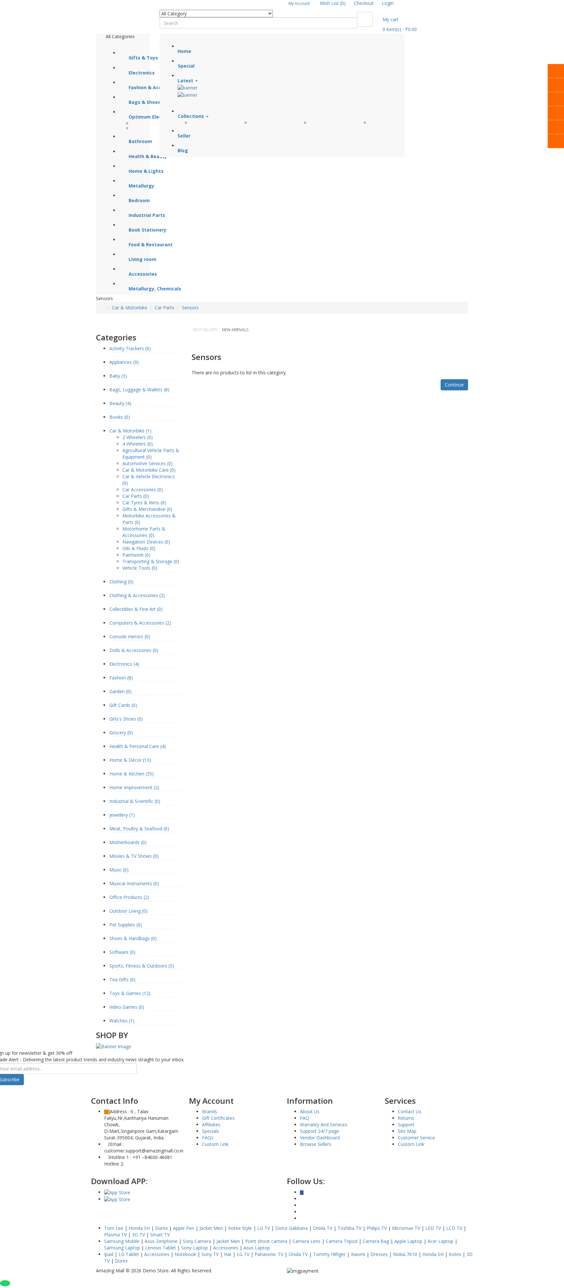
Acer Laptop (440, 1241)
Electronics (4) (124, 664)
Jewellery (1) (122, 815)
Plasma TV (115, 1234)
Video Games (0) (126, 1007)
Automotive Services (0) (147, 463)
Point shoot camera (266, 1241)
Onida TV (322, 1228)
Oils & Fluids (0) (138, 548)
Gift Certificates (218, 1118)
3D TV (138, 1234)
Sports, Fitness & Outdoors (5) (141, 966)
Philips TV (377, 1228)
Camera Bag (376, 1241)
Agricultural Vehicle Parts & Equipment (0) (150, 453)
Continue (454, 385)
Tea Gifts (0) (122, 979)
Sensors (190, 307)
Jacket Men (211, 1228)
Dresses (379, 1254)
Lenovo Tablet (160, 1248)
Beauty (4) (120, 403)
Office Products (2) (129, 897)
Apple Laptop (408, 1241)
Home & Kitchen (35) (131, 774)
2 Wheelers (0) (137, 437)
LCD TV (454, 1228)
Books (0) (119, 417)
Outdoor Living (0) (128, 911)
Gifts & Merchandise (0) (147, 509)
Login (388, 3)
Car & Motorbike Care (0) (149, 470)
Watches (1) (121, 1021)
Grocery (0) (121, 732)
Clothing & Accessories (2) (137, 595)
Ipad (108, 1254)
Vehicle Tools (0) (139, 568)
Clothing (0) (121, 582)
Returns (406, 1118)
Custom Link (215, 1144)
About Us (310, 1111)
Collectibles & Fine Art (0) (136, 609)
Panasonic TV (269, 1254)
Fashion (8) (121, 678)
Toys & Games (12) (129, 993)
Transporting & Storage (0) (150, 561)
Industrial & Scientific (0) (134, 801)
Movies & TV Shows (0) (134, 856)
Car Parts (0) (135, 496)
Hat (227, 1254)
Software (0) (122, 952)
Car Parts (164, 307)
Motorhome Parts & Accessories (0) (143, 532)
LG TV (263, 1228)
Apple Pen (183, 1228)
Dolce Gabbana (291, 1228)
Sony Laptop (194, 1248)
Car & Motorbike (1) (130, 431)
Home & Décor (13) (130, 760)
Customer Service (416, 1137)
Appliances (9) (124, 362)
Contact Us (409, 1111)
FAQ (304, 1118)
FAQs (207, 1137)
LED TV (433, 1228)
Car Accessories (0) (142, 489)
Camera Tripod (341, 1241)
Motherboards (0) (128, 842)
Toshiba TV (349, 1228)
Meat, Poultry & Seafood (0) (139, 828)
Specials (210, 1131)
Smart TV (160, 1234)
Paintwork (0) (136, 555)
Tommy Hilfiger (329, 1254)
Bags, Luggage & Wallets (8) (139, 389)
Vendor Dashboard (320, 1137)
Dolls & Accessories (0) (133, 650)
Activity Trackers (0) (130, 348)
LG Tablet (128, 1254)
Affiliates (211, 1124)
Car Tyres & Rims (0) (144, 502)
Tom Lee (113, 1228)
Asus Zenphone (161, 1241)
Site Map (407, 1131)
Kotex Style (240, 1228)
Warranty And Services (323, 1124)
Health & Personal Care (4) (137, 746)
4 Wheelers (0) (137, 444)
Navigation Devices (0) (146, 542)
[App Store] (117, 1192)
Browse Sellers (315, 1144)
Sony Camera (197, 1241)
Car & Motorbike (129, 307)
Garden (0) (120, 691)
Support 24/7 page (319, 1131)
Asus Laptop (256, 1248)
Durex (161, 1228)
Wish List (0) (333, 3)
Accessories (225, 1248)
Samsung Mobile (121, 1241)
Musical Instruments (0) (134, 883)
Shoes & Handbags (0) (133, 938)
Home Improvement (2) (134, 787)
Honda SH (139, 1228)
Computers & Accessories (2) (140, 623)
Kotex (455, 1254)
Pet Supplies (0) (125, 924)
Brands (209, 1111)
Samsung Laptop (122, 1248)
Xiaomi (358, 1254)
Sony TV (210, 1254)
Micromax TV (406, 1228)
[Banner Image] (113, 1046)
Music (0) (119, 870)
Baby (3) (118, 376)
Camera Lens (306, 1241)
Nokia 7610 (405, 1254)
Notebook (185, 1254)
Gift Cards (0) (123, 705)
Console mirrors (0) (129, 636)
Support (406, 1124)
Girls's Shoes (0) (126, 719)
